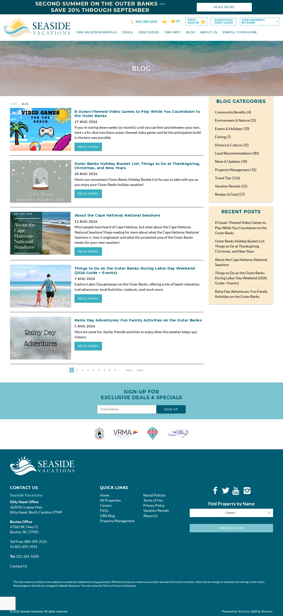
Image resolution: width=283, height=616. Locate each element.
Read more (88, 147)
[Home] (37, 27)
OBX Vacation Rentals (96, 32)
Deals (127, 32)
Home (13, 104)
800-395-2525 (146, 21)
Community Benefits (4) (233, 112)
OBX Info (172, 32)
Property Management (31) (235, 170)
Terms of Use (153, 500)
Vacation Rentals (156, 510)
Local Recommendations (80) (237, 153)
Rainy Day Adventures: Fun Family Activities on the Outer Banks (138, 320)
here (133, 585)
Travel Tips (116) (227, 178)
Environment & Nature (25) (235, 120)
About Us (208, 32)
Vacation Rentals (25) (231, 186)
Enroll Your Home (240, 32)
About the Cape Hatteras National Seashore (117, 215)
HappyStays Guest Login (223, 21)
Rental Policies (154, 495)
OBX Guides (148, 32)
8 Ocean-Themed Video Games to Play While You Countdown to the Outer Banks (241, 228)
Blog (191, 32)
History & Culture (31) (232, 145)
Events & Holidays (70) (232, 129)
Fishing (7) (223, 137)
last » (140, 370)
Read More (224, 7)
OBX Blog (107, 516)
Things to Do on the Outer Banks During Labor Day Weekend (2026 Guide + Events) (241, 278)
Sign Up (171, 409)
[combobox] (260, 21)
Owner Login (231, 528)
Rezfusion (244, 611)
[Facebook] (215, 490)
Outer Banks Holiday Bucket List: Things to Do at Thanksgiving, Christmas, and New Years (240, 246)
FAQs (104, 510)
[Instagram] (247, 490)
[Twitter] (226, 490)
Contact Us (86, 43)
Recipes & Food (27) (230, 194)
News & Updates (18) (231, 161)
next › (129, 370)
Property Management (117, 521)
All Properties (110, 500)
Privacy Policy (153, 505)
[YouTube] (236, 490)
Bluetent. (267, 611)
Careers (106, 505)
